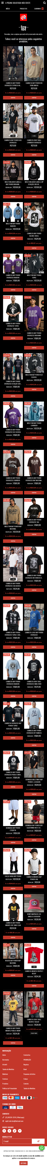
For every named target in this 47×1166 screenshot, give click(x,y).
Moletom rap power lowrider (34, 424)
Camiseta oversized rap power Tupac (13, 724)
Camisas (5, 1079)
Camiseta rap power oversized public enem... (13, 773)
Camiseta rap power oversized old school (13, 430)
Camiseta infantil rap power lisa (34, 878)
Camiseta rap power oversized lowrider (13, 479)
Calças (26, 1079)
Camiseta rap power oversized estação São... (13, 382)
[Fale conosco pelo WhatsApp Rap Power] (42, 1147)
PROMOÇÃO (27, 1059)
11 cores (13, 579)
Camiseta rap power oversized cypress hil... (13, 84)
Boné (25, 1069)
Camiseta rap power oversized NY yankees (34, 731)
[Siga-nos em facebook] (9, 1131)
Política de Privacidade (9, 1088)
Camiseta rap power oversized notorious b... (34, 576)
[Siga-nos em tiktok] (14, 1131)
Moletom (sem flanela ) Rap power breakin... (13, 183)
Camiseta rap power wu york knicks (34, 84)
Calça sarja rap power (13, 876)
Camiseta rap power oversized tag (34, 520)
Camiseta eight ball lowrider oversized (34, 141)
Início (4, 1055)
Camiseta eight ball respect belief (34, 1020)
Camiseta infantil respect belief (34, 972)
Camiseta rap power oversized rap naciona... (34, 479)
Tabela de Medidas (8, 1069)
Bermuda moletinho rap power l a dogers (34, 780)
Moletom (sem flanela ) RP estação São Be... (34, 183)
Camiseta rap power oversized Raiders (13, 276)
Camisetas (27, 1055)
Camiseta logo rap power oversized (34, 633)
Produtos (5, 1083)
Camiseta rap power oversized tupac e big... (13, 633)
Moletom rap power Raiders (13, 224)
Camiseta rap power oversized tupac (13, 324)
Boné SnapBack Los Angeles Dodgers (34, 915)
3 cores (13, 79)
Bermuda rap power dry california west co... (34, 826)
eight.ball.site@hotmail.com (14, 1121)
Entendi (23, 1163)
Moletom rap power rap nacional (13, 527)
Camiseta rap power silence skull (34, 234)
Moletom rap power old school (34, 376)
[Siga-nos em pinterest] (20, 1131)
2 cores (13, 271)
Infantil (4, 1064)
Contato (26, 1083)
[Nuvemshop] (23, 1148)
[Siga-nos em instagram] (4, 1131)
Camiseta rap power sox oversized (13, 141)
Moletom (5, 1074)
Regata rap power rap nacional (13, 961)
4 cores (13, 1024)
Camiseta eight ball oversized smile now (34, 682)
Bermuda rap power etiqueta (13, 829)
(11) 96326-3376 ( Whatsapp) (14, 1117)
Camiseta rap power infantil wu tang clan (13, 924)
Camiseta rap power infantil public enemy (13, 1029)
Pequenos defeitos (29, 1074)
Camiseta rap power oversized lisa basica (13, 584)
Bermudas (5, 1059)
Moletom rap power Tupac (34, 276)
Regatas (26, 1064)
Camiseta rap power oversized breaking (34, 334)
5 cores (34, 515)
